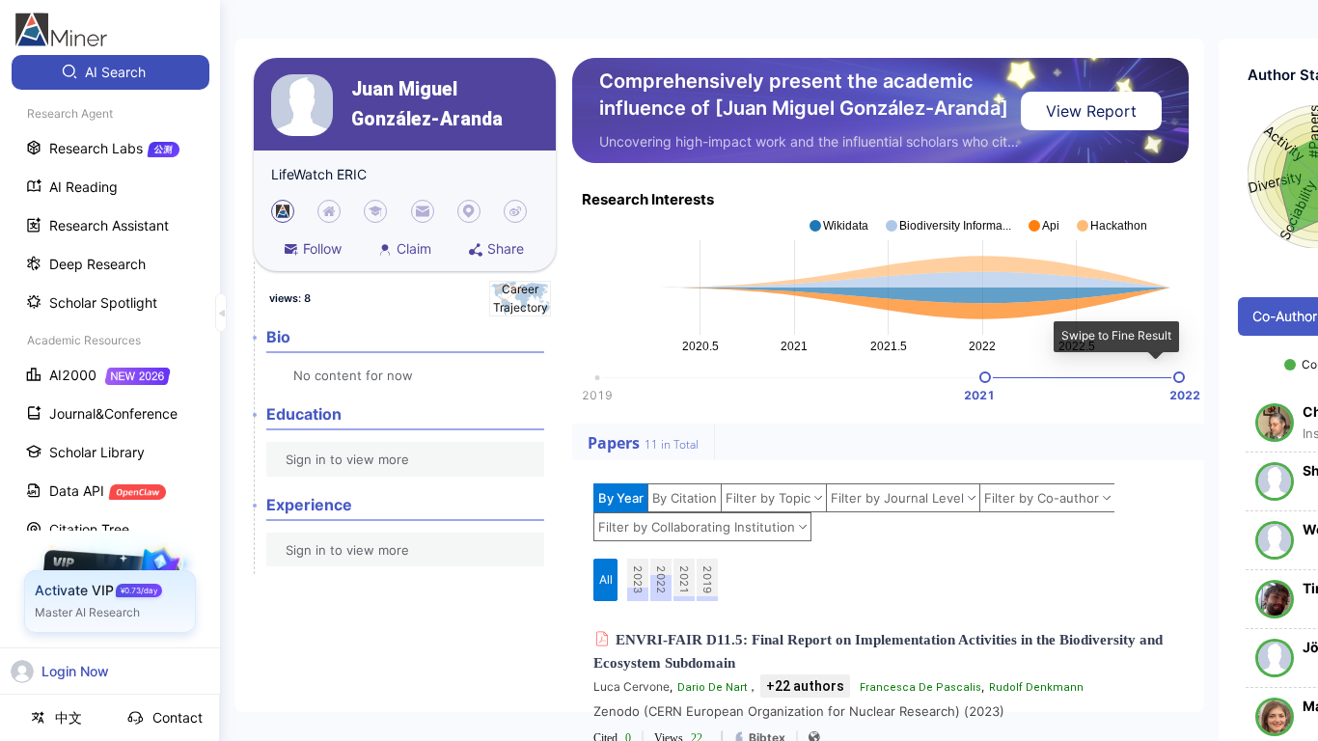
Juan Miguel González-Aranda (427, 104)
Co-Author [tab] (1284, 316)
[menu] (110, 358)
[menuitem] (110, 72)
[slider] (985, 377)
